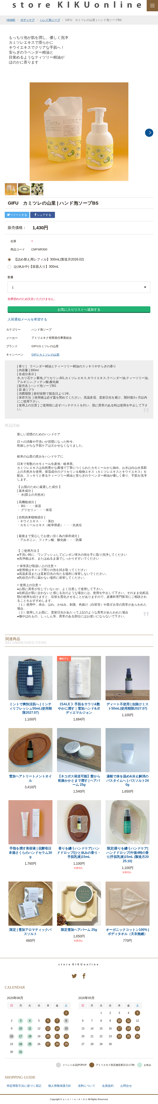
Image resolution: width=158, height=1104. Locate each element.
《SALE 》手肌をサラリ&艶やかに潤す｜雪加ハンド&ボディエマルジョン (79, 708)
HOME (11, 20)
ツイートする (18, 215)
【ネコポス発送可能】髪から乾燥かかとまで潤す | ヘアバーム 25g (79, 780)
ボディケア (27, 20)
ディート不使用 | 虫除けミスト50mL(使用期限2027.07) (128, 706)
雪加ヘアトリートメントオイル (30, 778)
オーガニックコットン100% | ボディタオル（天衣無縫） (127, 932)
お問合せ (126, 1085)
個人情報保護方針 (59, 1085)
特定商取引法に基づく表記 (24, 1085)
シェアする (44, 215)
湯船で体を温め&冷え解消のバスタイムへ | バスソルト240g (127, 780)
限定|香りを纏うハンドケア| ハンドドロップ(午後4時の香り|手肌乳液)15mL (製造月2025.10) (127, 855)
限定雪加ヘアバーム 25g (79, 929)
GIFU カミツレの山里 (45, 354)
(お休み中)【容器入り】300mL (36, 266)
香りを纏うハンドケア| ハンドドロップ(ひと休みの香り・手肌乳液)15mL (79, 853)
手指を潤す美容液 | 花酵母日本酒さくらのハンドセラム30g (30, 853)
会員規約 (108, 1085)
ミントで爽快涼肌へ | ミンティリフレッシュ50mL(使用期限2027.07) (30, 708)
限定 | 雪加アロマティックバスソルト (30, 932)
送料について (86, 1085)
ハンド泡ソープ (50, 20)
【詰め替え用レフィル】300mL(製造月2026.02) (49, 259)
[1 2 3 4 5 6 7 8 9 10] (79, 287)
